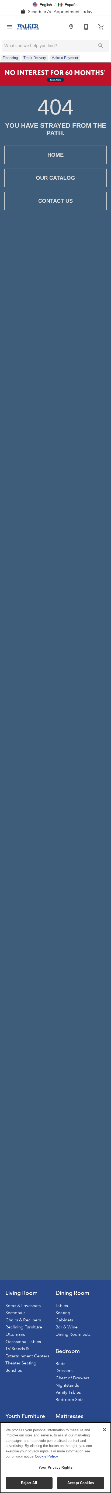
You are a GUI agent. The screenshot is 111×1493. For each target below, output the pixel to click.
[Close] (104, 1430)
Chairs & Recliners (23, 1320)
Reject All (29, 1483)
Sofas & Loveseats (23, 1306)
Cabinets (64, 1320)
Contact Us (55, 201)
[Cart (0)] (101, 26)
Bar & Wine (67, 1327)
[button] (42, 4)
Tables (62, 1306)
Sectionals (15, 1313)
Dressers (64, 1371)
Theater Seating (20, 1363)
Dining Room (72, 1293)
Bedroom (68, 1351)
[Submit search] (101, 46)
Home (55, 155)
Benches (13, 1370)
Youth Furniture (25, 1416)
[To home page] (28, 27)
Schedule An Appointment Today (59, 11)
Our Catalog (55, 178)
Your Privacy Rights (55, 1467)
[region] (55, 1457)
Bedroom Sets (69, 1400)
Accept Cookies (80, 1483)
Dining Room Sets (73, 1334)
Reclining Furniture (23, 1327)
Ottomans (15, 1334)
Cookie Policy (46, 1456)
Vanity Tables (68, 1392)
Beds (60, 1364)
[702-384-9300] (86, 26)
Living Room (21, 1293)
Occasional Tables (23, 1342)
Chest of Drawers (72, 1378)
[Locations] (71, 26)
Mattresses (69, 1416)
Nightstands (67, 1385)
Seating (63, 1313)
